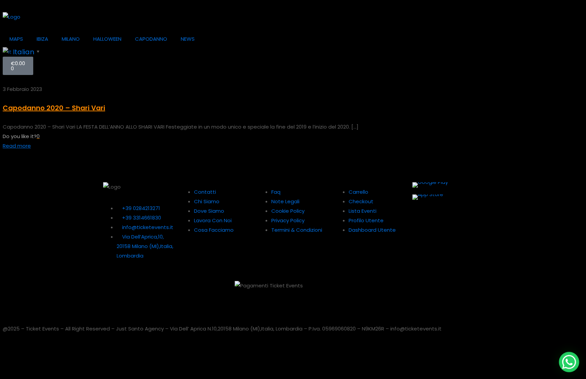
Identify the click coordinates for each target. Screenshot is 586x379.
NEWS (188, 38)
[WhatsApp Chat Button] (569, 362)
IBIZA (42, 38)
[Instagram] (424, 289)
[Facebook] (443, 289)
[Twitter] (370, 289)
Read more (17, 145)
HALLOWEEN (107, 38)
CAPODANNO (151, 38)
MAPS (16, 38)
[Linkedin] (388, 289)
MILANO (71, 38)
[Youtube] (406, 289)
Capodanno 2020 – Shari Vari (54, 108)
